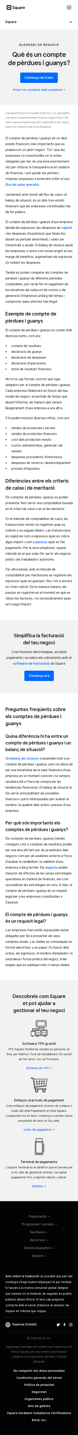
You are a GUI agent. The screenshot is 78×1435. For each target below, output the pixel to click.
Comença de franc (39, 78)
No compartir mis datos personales (39, 1370)
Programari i (38, 1224)
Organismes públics (39, 1399)
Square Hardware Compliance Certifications (39, 1413)
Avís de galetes (39, 1406)
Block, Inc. (39, 1420)
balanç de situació (24, 758)
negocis (51, 867)
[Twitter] (58, 1324)
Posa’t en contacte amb (37, 89)
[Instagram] (71, 1324)
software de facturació (31, 663)
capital (66, 228)
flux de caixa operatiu (22, 185)
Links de (37, 1129)
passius (41, 542)
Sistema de (37, 1068)
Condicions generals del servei (39, 1377)
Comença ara (39, 676)
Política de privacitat (39, 1384)
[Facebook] (64, 1324)
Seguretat (39, 1392)
